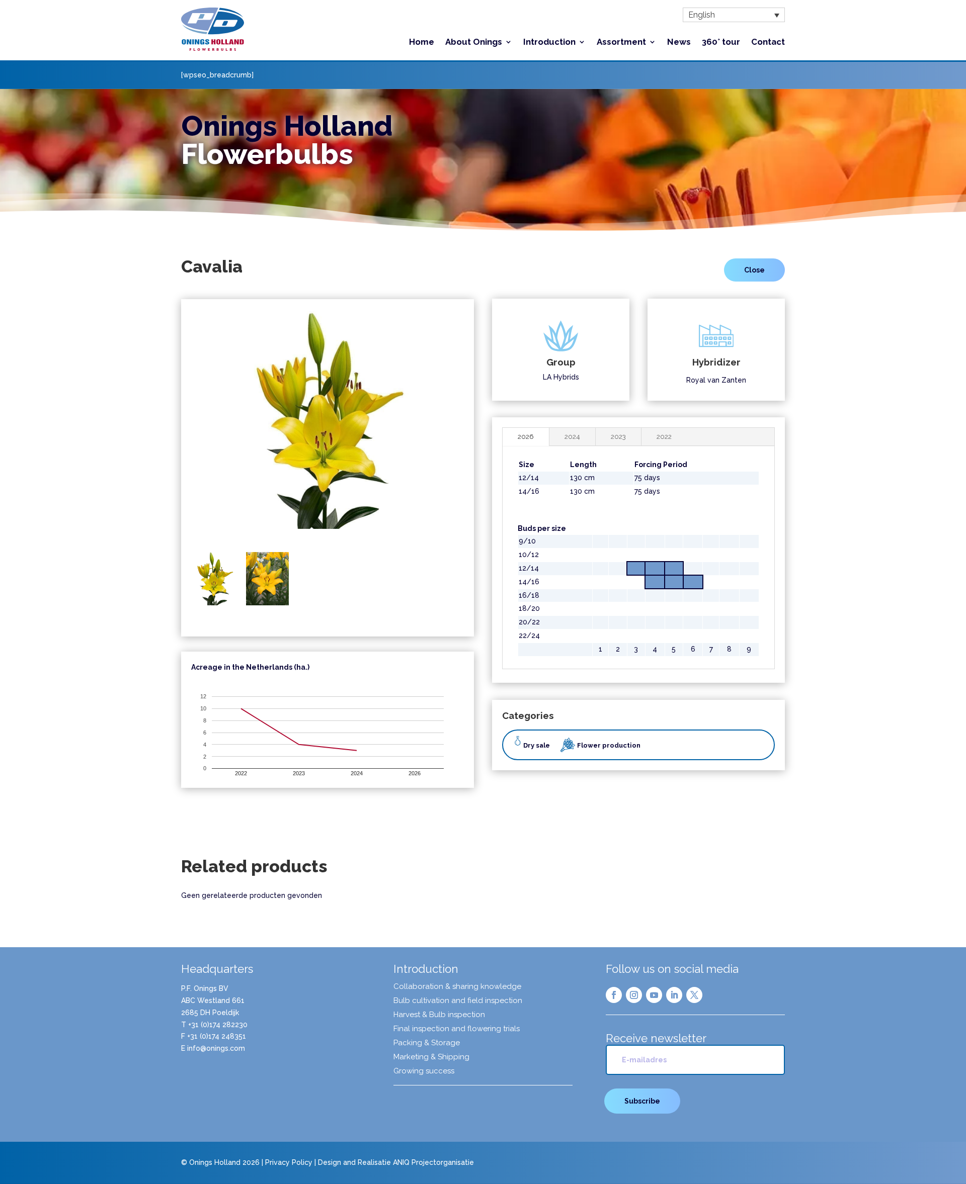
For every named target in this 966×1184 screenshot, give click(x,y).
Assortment (621, 42)
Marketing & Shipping (431, 1057)
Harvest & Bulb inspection (439, 1015)
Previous (178, 427)
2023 (618, 436)
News (679, 42)
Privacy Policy (288, 1162)
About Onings (473, 42)
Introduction (549, 42)
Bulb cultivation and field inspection (457, 1001)
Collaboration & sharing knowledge (457, 987)
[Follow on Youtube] (654, 995)
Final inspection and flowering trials (456, 1029)
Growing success (423, 1071)
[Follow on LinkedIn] (674, 995)
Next (477, 427)
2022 (664, 436)
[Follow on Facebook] (614, 995)
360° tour (721, 42)
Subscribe (642, 1101)
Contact (768, 42)
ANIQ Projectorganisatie (433, 1162)
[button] (734, 15)
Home (421, 42)
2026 (526, 436)
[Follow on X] (694, 995)
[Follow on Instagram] (634, 995)
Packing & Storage (426, 1043)
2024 (572, 436)
